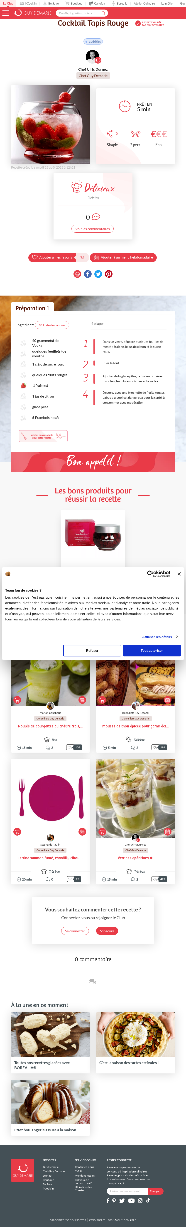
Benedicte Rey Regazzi (135, 712)
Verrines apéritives (133, 858)
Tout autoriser (152, 650)
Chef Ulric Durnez (135, 844)
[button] (5, 13)
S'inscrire (107, 931)
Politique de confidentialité (83, 1181)
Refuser (92, 650)
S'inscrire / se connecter (68, 1220)
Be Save (53, 3)
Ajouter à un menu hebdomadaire (127, 257)
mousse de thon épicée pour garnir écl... (135, 726)
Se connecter (75, 931)
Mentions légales (85, 1175)
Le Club (8, 3)
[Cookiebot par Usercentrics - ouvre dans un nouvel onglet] (150, 573)
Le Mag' (47, 1175)
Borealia (122, 3)
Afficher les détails (157, 637)
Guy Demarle (51, 1167)
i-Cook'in (31, 3)
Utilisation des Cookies (83, 1188)
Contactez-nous (84, 1167)
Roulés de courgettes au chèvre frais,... (50, 726)
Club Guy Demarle (54, 1171)
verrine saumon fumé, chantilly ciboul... (50, 858)
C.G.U (78, 1171)
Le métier (167, 3)
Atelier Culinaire (144, 3)
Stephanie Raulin (50, 844)
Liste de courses (54, 325)
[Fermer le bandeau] (179, 573)
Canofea (99, 3)
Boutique (76, 3)
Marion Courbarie (50, 712)
